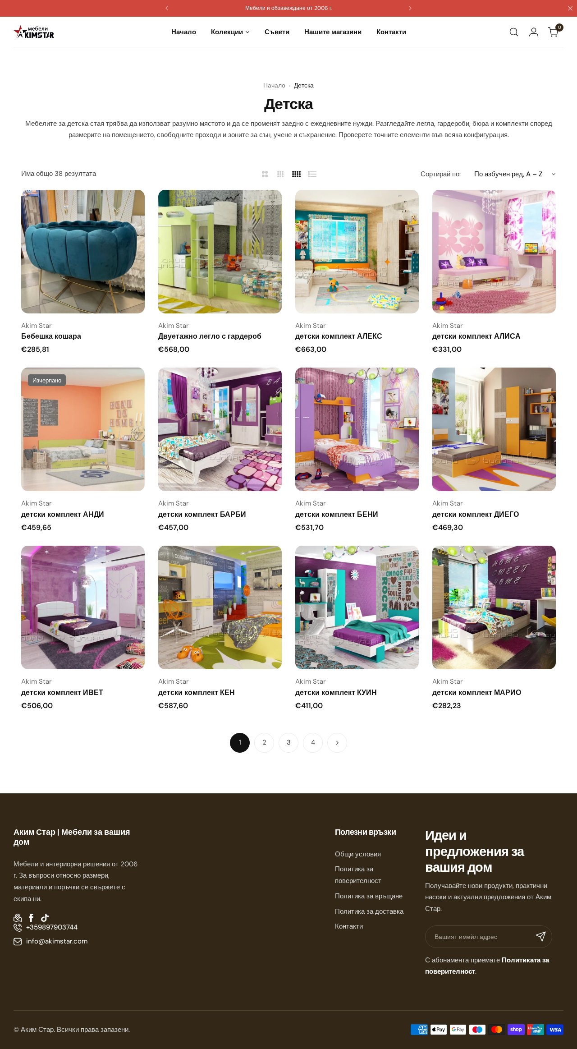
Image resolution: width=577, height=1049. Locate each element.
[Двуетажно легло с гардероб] (220, 251)
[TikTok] (45, 918)
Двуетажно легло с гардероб (209, 336)
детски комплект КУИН (336, 692)
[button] (167, 8)
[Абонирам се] (541, 936)
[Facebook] (31, 918)
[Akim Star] (34, 31)
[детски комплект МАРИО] (494, 607)
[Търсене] (514, 32)
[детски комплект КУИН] (357, 607)
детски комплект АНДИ (62, 514)
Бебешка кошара (51, 336)
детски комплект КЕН (196, 692)
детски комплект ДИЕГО (475, 514)
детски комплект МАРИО (476, 692)
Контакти (349, 926)
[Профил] (534, 32)
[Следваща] (337, 743)
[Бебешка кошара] (83, 251)
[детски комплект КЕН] (220, 607)
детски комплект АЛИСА (476, 336)
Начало (274, 85)
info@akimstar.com (56, 941)
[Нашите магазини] (18, 918)
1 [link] (240, 742)
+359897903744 (52, 927)
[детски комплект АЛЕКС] (357, 251)
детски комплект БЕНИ (336, 514)
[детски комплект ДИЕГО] (494, 429)
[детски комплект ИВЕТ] (83, 607)
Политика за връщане (369, 896)
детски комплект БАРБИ (202, 514)
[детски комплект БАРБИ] (220, 429)
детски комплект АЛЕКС (338, 336)
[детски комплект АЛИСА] (494, 251)
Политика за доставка (369, 911)
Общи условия (358, 854)
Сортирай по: (441, 174)
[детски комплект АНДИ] (83, 429)
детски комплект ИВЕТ (62, 692)
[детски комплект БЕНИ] (357, 429)
